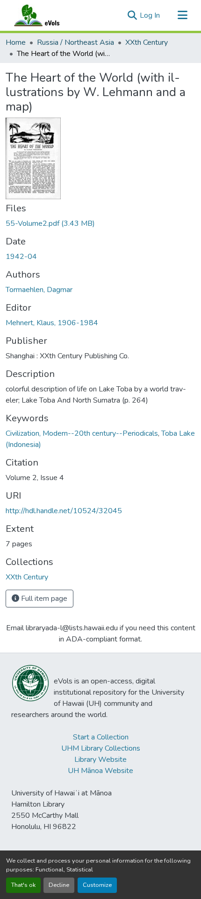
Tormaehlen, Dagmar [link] (39, 290)
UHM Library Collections (100, 748)
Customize (97, 885)
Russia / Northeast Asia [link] (75, 42)
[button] (46, 15)
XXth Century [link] (146, 42)
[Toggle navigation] (182, 15)
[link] (100, 223)
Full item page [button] (43, 598)
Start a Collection (101, 737)
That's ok (23, 885)
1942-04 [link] (21, 256)
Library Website (100, 759)
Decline (59, 885)
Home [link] (16, 42)
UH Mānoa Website (100, 771)
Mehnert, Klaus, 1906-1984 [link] (52, 323)
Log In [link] (150, 15)
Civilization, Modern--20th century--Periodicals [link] (82, 433)
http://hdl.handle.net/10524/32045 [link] (64, 511)
